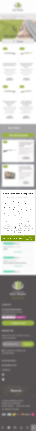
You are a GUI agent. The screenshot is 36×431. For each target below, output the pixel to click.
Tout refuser (6, 238)
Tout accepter (29, 238)
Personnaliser (18, 238)
